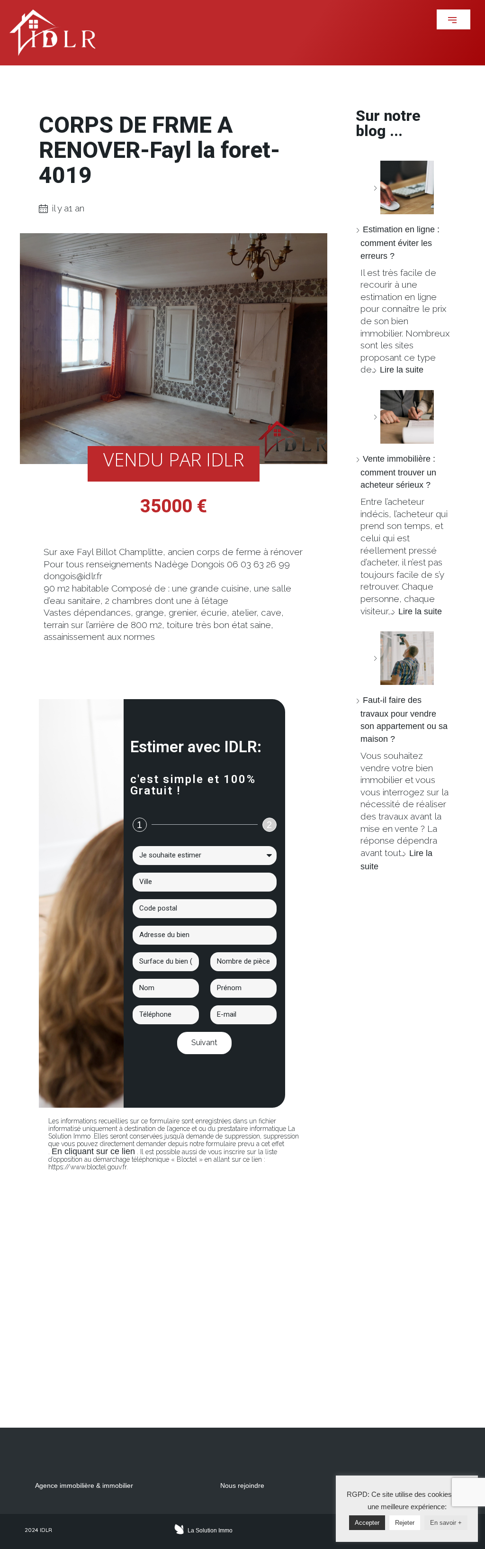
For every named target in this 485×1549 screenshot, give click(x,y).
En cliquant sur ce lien (93, 1151)
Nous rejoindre (242, 1485)
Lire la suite (401, 369)
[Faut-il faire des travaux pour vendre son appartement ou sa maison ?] (403, 658)
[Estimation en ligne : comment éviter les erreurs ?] (403, 187)
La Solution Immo (210, 1530)
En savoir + (446, 1522)
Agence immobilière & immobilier (84, 1485)
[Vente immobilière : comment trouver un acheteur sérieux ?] (403, 417)
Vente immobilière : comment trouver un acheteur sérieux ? (398, 472)
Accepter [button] (367, 1522)
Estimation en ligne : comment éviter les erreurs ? (400, 242)
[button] (453, 19)
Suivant (204, 1042)
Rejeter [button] (404, 1522)
